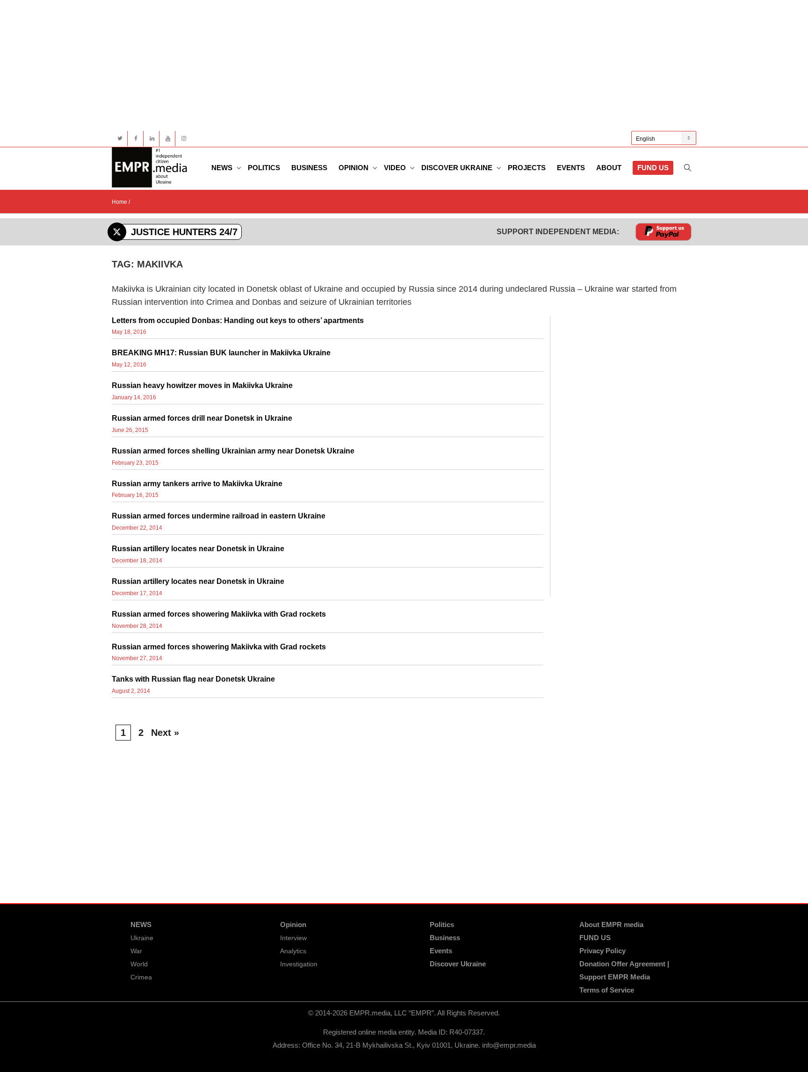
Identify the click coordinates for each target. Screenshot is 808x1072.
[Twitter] (120, 138)
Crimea (141, 977)
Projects (527, 168)
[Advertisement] (392, 65)
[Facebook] (136, 138)
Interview (293, 938)
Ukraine (141, 938)
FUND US (653, 168)
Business (309, 168)
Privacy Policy (602, 951)
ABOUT (608, 168)
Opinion (354, 168)
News (222, 168)
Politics (264, 168)
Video (396, 168)
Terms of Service (606, 990)
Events (571, 168)
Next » (165, 732)
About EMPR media (611, 924)
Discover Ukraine (457, 168)
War (136, 951)
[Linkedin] (151, 138)
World (139, 964)
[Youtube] (167, 138)
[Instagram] (183, 138)
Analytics (293, 951)
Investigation (298, 964)
